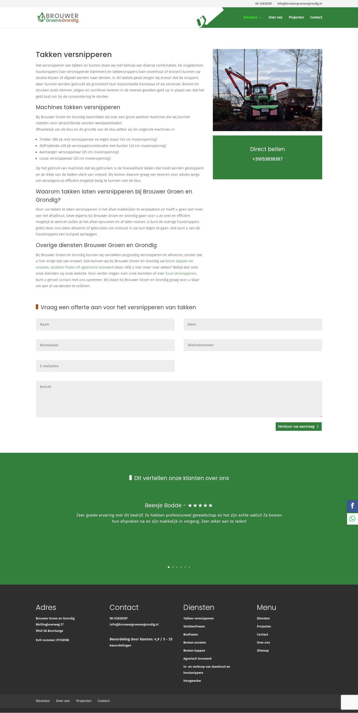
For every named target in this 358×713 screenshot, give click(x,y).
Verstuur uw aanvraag (296, 426)
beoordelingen (120, 645)
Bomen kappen (194, 650)
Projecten (296, 17)
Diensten (250, 17)
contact (65, 280)
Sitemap (263, 650)
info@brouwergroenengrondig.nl (134, 624)
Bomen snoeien (194, 642)
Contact (316, 17)
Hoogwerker (192, 681)
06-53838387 (119, 618)
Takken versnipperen (198, 618)
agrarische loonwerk (97, 267)
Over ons (276, 17)
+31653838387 (267, 159)
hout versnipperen (181, 273)
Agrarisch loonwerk (197, 658)
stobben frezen (63, 267)
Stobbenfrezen (194, 626)
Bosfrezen (190, 634)
